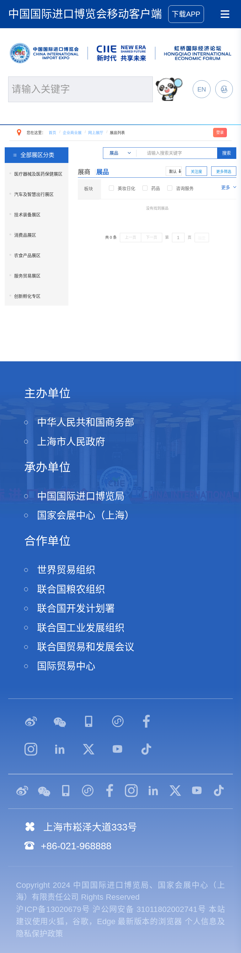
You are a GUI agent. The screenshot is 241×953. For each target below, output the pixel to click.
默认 (173, 172)
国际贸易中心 (66, 666)
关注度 (196, 172)
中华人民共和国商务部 (85, 422)
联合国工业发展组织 (81, 627)
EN (201, 89)
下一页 (151, 237)
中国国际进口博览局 (81, 496)
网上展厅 (95, 133)
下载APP (186, 14)
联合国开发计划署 (76, 608)
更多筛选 (223, 172)
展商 (84, 172)
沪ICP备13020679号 (53, 909)
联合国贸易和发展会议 (85, 646)
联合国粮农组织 (71, 589)
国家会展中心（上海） (85, 515)
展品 (102, 172)
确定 (202, 238)
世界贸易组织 (66, 569)
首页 (52, 133)
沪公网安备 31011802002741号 (149, 909)
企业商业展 (72, 133)
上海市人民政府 (71, 441)
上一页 (130, 237)
